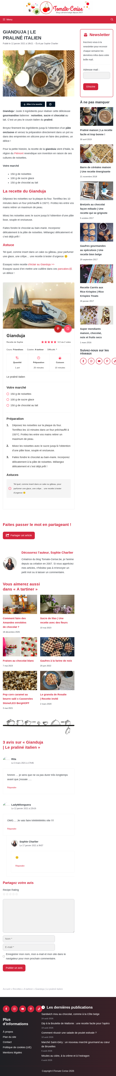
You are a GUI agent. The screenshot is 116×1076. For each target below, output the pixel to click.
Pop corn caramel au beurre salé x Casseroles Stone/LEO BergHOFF (18, 699)
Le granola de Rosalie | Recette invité (53, 696)
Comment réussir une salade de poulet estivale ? (69, 1032)
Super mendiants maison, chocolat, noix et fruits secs (91, 333)
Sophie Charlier (62, 552)
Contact (7, 1042)
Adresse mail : (91, 69)
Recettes (17, 989)
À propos (8, 1031)
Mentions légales (12, 1052)
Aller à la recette (34, 104)
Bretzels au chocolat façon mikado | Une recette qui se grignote (93, 209)
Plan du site (9, 1037)
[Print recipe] (68, 328)
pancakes (63, 268)
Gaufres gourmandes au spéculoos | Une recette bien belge (93, 250)
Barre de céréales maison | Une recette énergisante (95, 169)
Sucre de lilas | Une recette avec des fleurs (54, 620)
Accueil (6, 989)
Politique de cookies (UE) (17, 1047)
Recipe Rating (11, 889)
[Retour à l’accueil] (58, 7)
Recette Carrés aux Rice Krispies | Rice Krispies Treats (92, 291)
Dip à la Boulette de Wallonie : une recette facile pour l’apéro (75, 1023)
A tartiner (28, 989)
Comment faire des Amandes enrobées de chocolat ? (14, 622)
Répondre (11, 787)
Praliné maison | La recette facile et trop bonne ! (96, 132)
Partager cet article (21, 535)
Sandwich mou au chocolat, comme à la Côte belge (70, 1014)
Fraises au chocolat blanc (18, 660)
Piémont (18, 153)
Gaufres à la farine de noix (56, 660)
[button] (112, 19)
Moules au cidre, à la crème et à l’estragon (65, 1055)
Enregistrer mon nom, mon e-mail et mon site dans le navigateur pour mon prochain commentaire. (36, 956)
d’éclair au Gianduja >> (41, 264)
